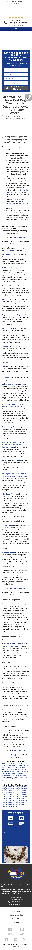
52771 (8, 800)
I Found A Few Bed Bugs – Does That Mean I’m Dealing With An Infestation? (16, 892)
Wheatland (12, 769)
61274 (16, 789)
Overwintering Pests (9, 427)
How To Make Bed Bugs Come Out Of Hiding (15, 889)
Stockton (15, 775)
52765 (16, 800)
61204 (25, 794)
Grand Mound (16, 771)
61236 (8, 794)
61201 (8, 796)
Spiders (4, 460)
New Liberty (24, 771)
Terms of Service (16, 915)
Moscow (26, 765)
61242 (3, 793)
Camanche (9, 773)
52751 (25, 802)
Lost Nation (9, 765)
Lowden (20, 765)
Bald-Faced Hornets (19, 476)
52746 (8, 804)
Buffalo (10, 777)
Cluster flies (6, 409)
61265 (25, 789)
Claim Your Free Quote (10, 755)
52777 (21, 798)
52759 (25, 800)
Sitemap (16, 922)
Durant (4, 773)
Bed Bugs (5, 268)
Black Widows (16, 460)
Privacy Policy (16, 911)
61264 (8, 791)
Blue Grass (21, 775)
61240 (16, 793)
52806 (25, 796)
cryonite (20, 201)
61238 (3, 794)
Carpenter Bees (22, 315)
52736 (16, 804)
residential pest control (16, 644)
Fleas (4, 366)
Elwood (25, 763)
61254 (25, 791)
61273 (21, 789)
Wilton (3, 771)
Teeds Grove (18, 767)
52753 (16, 802)
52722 (12, 787)
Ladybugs (5, 377)
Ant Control (6, 254)
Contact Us (16, 919)
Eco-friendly (24, 190)
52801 (16, 798)
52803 (12, 798)
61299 (3, 787)
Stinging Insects (8, 474)
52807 (16, 796)
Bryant (3, 765)
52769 (3, 800)
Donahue (15, 777)
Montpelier (5, 775)
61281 (25, 787)
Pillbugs (4, 406)
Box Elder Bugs (7, 299)
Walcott (21, 777)
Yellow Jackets (20, 474)
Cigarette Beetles (8, 447)
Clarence (19, 763)
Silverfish (20, 406)
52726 (16, 806)
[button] (16, 29)
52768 (12, 800)
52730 (3, 806)
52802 (8, 798)
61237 (25, 793)
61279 (21, 787)
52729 (12, 806)
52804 (3, 798)
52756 (8, 802)
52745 (12, 804)
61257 (12, 791)
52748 (21, 802)
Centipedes (12, 406)
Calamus (8, 771)
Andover (13, 763)
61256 (21, 791)
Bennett (18, 769)
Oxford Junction (6, 763)
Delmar (15, 765)
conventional (10, 204)
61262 (16, 791)
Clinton (24, 767)
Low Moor (21, 773)
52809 (3, 796)
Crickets (21, 404)
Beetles (4, 286)
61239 (21, 793)
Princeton (8, 779)
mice (23, 384)
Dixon (10, 775)
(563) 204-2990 (17, 65)
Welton (23, 769)
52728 (8, 806)
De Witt (15, 773)
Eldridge (14, 779)
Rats (16, 384)
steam (13, 192)
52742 (21, 804)
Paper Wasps (6, 476)
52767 (21, 800)
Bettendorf (9, 781)
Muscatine (5, 767)
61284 (8, 787)
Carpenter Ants (7, 315)
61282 (16, 787)
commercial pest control (10, 646)
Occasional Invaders (9, 404)
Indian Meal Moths (14, 445)
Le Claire (20, 779)
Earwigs (5, 346)
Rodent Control (7, 384)
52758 (3, 802)
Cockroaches (7, 328)
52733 (25, 804)
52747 (3, 804)
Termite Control (7, 525)
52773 (25, 798)
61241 (12, 793)
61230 (16, 794)
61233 (12, 794)
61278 (3, 789)
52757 (12, 802)
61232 (21, 794)
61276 (12, 789)
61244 (8, 793)
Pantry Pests (6, 442)
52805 (21, 796)
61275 (8, 789)
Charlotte (11, 767)
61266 (3, 791)
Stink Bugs (6, 494)
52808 (12, 796)
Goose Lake (5, 769)
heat (7, 192)
